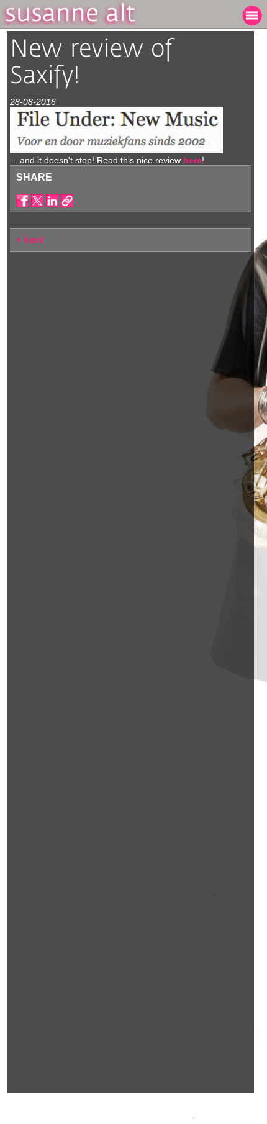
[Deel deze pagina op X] (37, 200)
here (192, 160)
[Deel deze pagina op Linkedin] (52, 200)
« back (30, 240)
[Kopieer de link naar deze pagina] (67, 200)
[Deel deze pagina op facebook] (22, 200)
